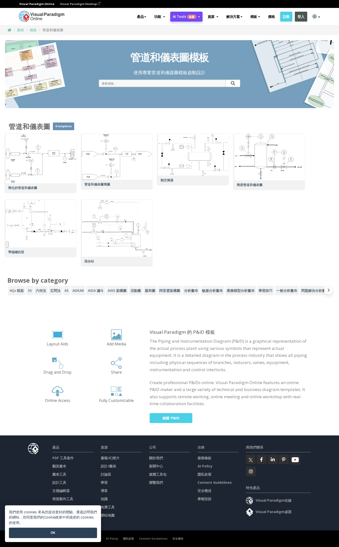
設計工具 (59, 482)
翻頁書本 (59, 466)
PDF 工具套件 (63, 458)
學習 (104, 482)
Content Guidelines (215, 482)
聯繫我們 (156, 482)
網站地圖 (108, 515)
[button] (159, 17)
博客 (104, 490)
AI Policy (205, 466)
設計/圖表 (108, 466)
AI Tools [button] (184, 16)
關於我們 (156, 458)
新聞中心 (156, 466)
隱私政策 (204, 474)
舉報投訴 (204, 498)
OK (53, 533)
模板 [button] (253, 16)
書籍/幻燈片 (110, 458)
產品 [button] (140, 16)
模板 (33, 30)
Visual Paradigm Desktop (79, 4)
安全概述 (204, 490)
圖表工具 (59, 474)
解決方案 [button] (233, 16)
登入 (301, 16)
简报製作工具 (62, 498)
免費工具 (108, 507)
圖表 (20, 30)
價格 (271, 16)
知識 (104, 498)
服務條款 (204, 458)
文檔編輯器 (61, 490)
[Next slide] (328, 291)
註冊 (286, 16)
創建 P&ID (171, 418)
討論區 (106, 474)
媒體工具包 (158, 474)
